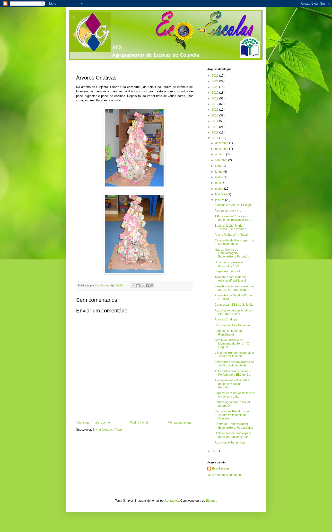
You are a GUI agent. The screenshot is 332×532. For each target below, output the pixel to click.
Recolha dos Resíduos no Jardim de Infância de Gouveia (232, 415)
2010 (215, 451)
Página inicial (139, 422)
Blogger (211, 500)
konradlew (172, 500)
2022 (215, 75)
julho (218, 166)
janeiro (220, 200)
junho (219, 171)
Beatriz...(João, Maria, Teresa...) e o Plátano (230, 227)
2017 (215, 104)
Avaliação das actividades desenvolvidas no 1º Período (232, 384)
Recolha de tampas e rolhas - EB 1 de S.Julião (234, 312)
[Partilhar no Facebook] (147, 285)
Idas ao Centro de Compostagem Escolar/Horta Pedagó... (232, 253)
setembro (221, 160)
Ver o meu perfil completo (224, 475)
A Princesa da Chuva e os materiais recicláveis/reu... (234, 218)
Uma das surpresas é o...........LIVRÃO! (229, 264)
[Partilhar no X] (142, 285)
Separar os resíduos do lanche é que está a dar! (235, 394)
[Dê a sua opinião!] (138, 285)
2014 (215, 121)
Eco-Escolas (221, 468)
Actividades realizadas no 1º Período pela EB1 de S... (233, 373)
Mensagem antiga (180, 422)
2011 (215, 138)
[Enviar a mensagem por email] (133, 285)
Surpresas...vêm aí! (227, 271)
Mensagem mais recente (93, 422)
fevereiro (221, 194)
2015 (215, 115)
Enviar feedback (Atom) (108, 429)
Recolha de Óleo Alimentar (232, 325)
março (219, 188)
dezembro (222, 143)
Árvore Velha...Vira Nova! (231, 234)
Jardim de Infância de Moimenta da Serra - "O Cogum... (232, 343)
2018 (215, 98)
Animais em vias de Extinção (234, 205)
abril (218, 183)
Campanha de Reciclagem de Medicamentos (234, 242)
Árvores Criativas (226, 319)
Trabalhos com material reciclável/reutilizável (230, 278)
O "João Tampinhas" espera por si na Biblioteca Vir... (233, 435)
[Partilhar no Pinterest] (151, 285)
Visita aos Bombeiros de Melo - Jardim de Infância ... (235, 354)
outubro (220, 154)
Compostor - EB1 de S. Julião (234, 304)
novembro (222, 149)
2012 (215, 132)
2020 (215, 87)
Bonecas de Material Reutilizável (228, 332)
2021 (215, 81)
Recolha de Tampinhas (230, 442)
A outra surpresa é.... (228, 210)
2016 (215, 109)
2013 (215, 127)
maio (218, 177)
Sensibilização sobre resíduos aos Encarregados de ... (234, 288)
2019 (215, 92)
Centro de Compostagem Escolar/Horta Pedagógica (234, 425)
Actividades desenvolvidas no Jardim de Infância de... (234, 363)
